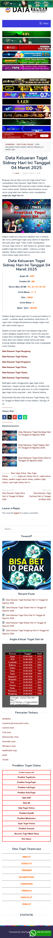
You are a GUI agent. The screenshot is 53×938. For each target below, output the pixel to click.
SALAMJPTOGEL (26, 877)
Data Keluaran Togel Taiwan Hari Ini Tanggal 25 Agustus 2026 (33, 446)
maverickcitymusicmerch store (15, 723)
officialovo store (9, 746)
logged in (17, 512)
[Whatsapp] (25, 417)
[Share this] (4, 417)
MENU (46, 23)
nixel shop (6, 732)
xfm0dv (5, 759)
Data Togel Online (18, 473)
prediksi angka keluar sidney (21, 479)
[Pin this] (15, 417)
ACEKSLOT (26, 863)
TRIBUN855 (26, 870)
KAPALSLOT (26, 897)
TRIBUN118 (26, 890)
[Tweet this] (9, 417)
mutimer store (8, 727)
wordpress (6, 718)
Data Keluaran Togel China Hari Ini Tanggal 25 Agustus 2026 (34, 459)
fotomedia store (8, 741)
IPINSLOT (26, 904)
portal (4, 755)
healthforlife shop (9, 750)
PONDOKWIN (27, 883)
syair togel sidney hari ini (19, 482)
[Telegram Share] (20, 417)
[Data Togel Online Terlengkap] (26, 9)
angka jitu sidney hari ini (28, 476)
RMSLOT (27, 856)
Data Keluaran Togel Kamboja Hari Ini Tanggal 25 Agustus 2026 (34, 433)
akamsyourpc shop (10, 736)
